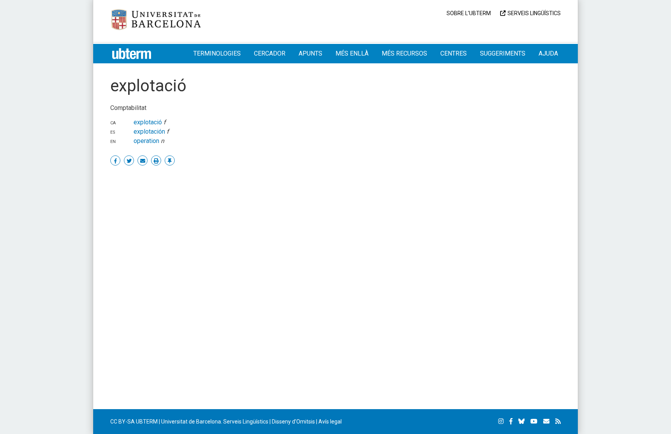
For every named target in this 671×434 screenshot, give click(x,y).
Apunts (310, 53)
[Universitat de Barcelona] (156, 19)
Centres (453, 53)
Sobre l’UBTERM (469, 13)
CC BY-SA (122, 421)
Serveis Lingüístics (534, 13)
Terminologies (217, 53)
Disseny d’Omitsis (293, 421)
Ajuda (548, 53)
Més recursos (404, 53)
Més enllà (352, 53)
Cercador (269, 53)
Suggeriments (502, 53)
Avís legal (330, 421)
